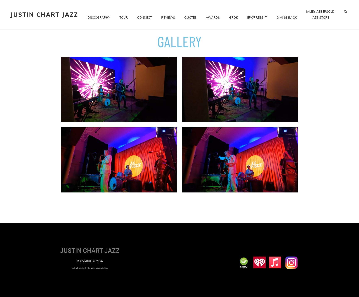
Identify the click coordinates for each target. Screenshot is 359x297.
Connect (144, 17)
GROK (233, 17)
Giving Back (287, 17)
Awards (213, 17)
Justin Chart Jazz (44, 14)
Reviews (168, 17)
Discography (99, 17)
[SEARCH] (346, 12)
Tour (123, 17)
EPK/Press (255, 17)
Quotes (190, 17)
